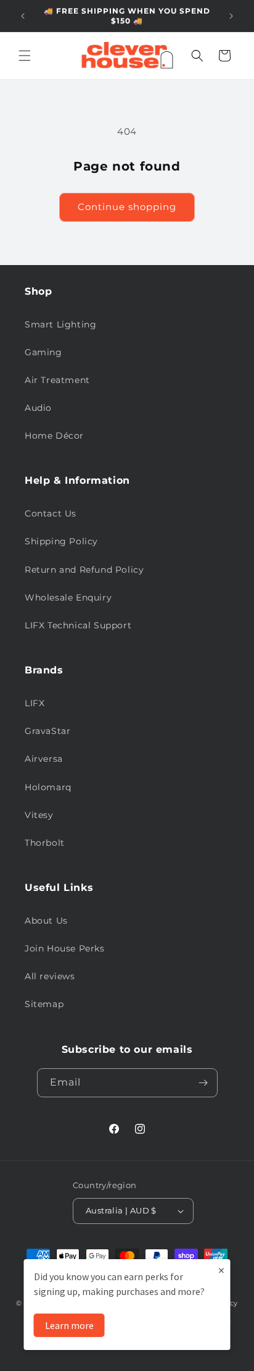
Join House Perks (65, 948)
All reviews (50, 976)
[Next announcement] (231, 16)
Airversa (44, 758)
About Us (46, 920)
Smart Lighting (60, 324)
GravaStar (47, 730)
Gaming (43, 352)
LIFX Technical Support (78, 625)
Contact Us (50, 513)
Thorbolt (45, 842)
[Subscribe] (203, 1082)
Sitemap (44, 1004)
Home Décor (54, 435)
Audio (38, 407)
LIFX (34, 703)
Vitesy (39, 814)
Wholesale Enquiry (68, 597)
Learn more (69, 1325)
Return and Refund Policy (84, 569)
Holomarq (48, 787)
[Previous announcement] (22, 16)
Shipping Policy (61, 541)
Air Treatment (57, 380)
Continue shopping (127, 207)
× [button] (221, 1270)
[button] (24, 55)
